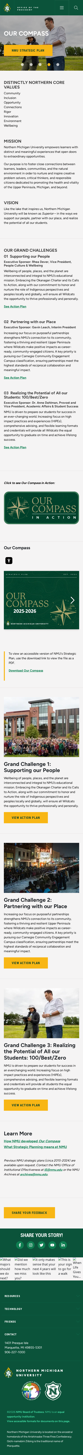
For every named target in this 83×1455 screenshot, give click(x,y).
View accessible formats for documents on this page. (38, 1421)
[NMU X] (41, 1245)
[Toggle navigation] (62, 7)
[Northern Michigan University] (7, 7)
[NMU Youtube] (52, 1245)
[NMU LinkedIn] (63, 1245)
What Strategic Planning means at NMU (35, 1147)
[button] (76, 7)
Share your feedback (29, 1213)
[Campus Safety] (53, 1390)
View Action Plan (26, 818)
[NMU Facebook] (20, 1245)
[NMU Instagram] (31, 1245)
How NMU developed (32, 1141)
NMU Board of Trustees (30, 1411)
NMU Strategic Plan (28, 50)
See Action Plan (15, 306)
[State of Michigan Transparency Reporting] (31, 1390)
